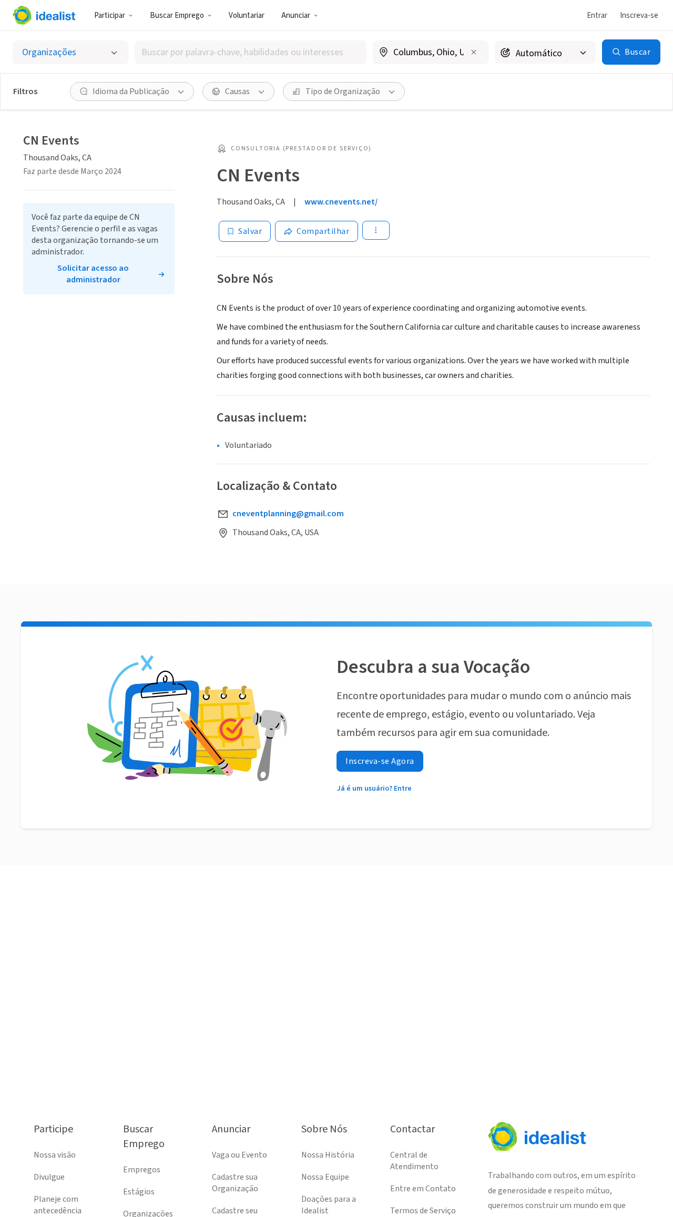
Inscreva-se (639, 15)
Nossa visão (55, 1155)
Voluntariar (246, 15)
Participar (109, 15)
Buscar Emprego (177, 15)
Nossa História (327, 1155)
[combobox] (250, 52)
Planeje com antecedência (57, 1204)
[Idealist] (44, 15)
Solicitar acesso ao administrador (93, 273)
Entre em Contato (423, 1188)
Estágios (139, 1192)
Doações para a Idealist (328, 1204)
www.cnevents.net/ (341, 202)
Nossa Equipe (325, 1177)
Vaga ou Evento (239, 1155)
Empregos (141, 1169)
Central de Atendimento (414, 1160)
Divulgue (49, 1177)
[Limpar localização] (473, 52)
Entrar (597, 15)
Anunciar (295, 15)
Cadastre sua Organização (235, 1182)
